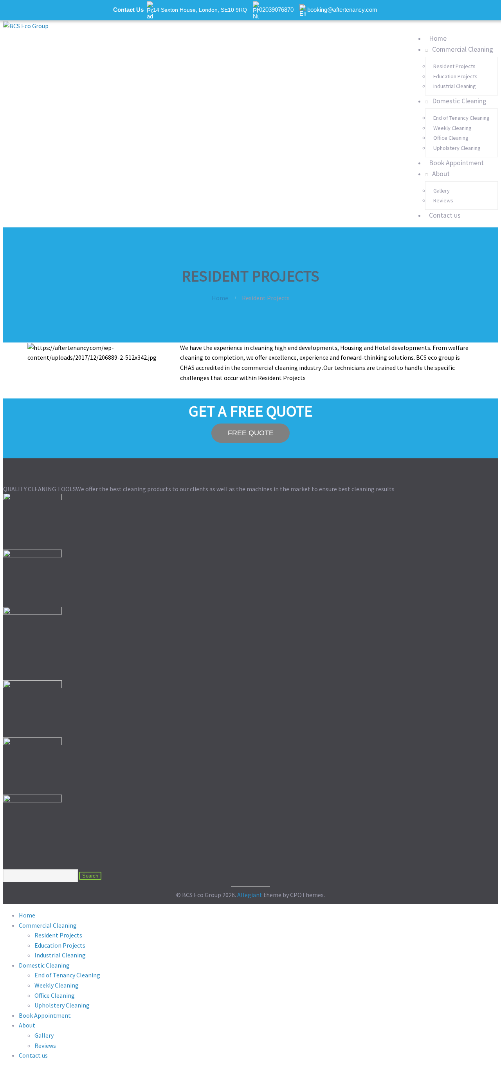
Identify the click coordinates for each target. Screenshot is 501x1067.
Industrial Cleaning (454, 86)
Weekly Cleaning (452, 128)
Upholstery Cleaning (457, 147)
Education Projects (455, 76)
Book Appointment (456, 163)
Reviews (443, 200)
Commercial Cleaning (462, 49)
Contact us (445, 215)
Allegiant (249, 895)
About (441, 173)
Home (438, 38)
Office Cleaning (451, 137)
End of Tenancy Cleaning (461, 117)
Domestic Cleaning (459, 101)
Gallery (441, 190)
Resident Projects (454, 66)
